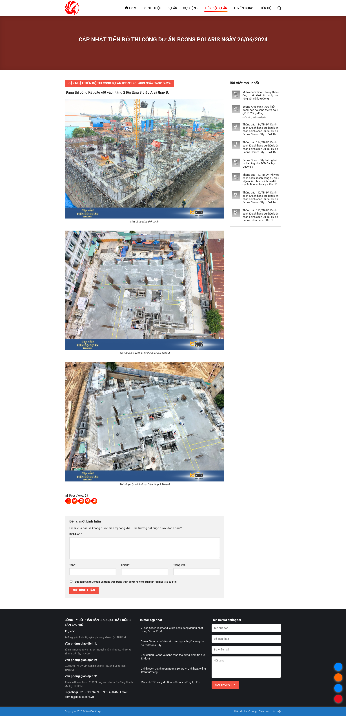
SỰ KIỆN (189, 8)
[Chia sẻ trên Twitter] (75, 501)
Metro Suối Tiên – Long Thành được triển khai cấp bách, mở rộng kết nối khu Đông (261, 95)
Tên (72, 565)
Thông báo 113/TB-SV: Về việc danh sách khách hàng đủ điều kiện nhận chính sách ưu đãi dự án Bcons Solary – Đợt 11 (261, 179)
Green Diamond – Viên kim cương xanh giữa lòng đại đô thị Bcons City (172, 643)
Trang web (179, 565)
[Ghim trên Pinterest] (88, 501)
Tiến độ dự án (215, 8)
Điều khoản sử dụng (245, 711)
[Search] (279, 8)
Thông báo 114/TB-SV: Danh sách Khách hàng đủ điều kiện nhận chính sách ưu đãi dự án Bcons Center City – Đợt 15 (260, 147)
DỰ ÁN (172, 8)
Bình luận (75, 534)
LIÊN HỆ (265, 8)
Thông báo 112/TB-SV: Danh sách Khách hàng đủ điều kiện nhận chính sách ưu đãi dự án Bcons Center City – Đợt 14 (260, 197)
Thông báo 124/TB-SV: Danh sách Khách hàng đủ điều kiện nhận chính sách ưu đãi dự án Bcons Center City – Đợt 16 (260, 129)
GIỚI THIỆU (152, 8)
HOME (133, 8)
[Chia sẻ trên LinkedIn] (94, 501)
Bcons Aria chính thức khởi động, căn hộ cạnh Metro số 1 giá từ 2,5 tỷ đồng (260, 110)
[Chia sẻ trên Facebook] (68, 501)
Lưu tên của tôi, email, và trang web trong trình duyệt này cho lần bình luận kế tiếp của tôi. (126, 581)
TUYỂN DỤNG (243, 8)
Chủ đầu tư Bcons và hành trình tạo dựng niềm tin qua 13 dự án (173, 656)
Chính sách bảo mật (270, 711)
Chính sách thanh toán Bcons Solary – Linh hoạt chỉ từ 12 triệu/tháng (173, 670)
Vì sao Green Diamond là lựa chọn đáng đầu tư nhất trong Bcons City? (172, 629)
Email (125, 565)
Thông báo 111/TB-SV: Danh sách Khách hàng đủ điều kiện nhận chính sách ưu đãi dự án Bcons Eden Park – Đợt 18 (260, 215)
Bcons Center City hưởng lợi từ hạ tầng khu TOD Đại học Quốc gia (260, 163)
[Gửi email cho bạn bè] (81, 501)
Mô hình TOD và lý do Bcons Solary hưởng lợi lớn (170, 682)
